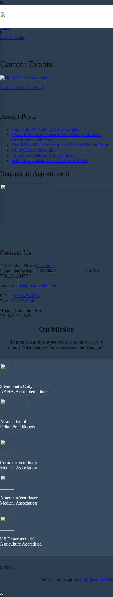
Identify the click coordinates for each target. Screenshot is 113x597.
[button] (1, 594)
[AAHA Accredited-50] (7, 376)
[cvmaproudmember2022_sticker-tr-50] (7, 452)
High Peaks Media (96, 579)
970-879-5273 (27, 295)
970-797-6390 (22, 300)
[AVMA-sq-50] (7, 488)
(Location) (44, 265)
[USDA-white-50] (7, 529)
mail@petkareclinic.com (35, 285)
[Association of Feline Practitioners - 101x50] (14, 411)
